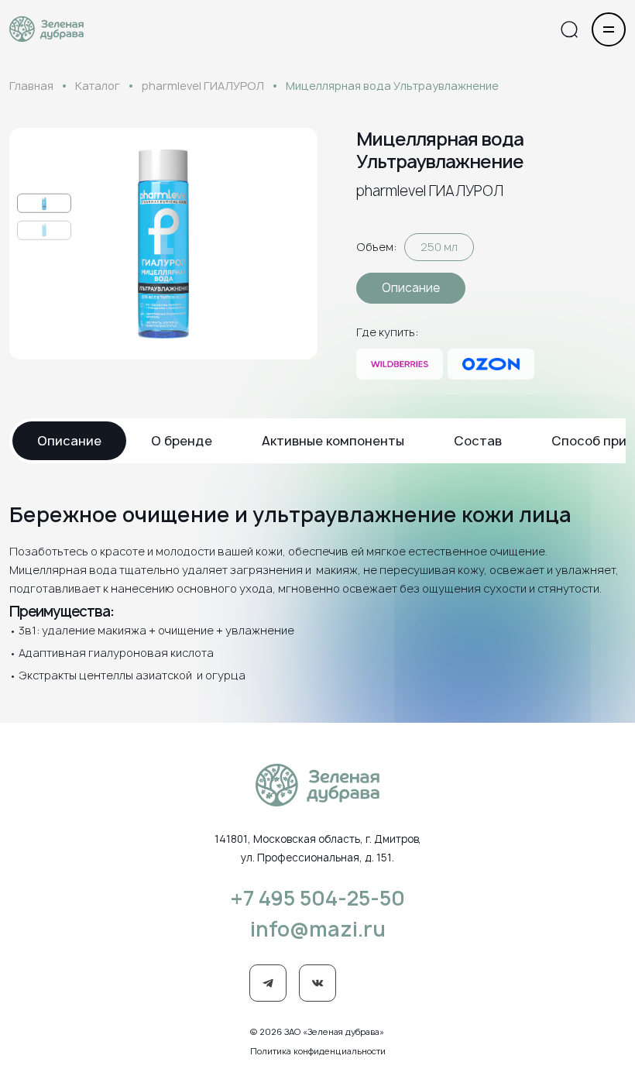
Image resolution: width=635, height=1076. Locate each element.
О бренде (181, 440)
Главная (31, 85)
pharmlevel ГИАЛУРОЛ (203, 85)
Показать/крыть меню (609, 29)
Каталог (97, 85)
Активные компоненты (333, 440)
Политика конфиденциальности (318, 1051)
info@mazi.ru (318, 928)
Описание (411, 288)
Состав (478, 440)
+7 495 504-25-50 (317, 897)
